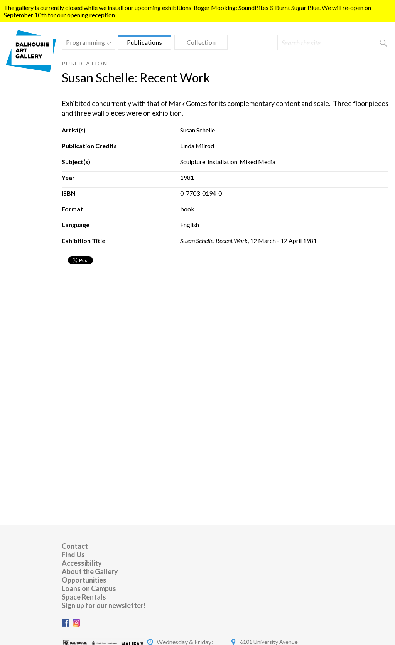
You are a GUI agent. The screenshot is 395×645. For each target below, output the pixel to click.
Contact (75, 546)
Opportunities (84, 580)
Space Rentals (84, 597)
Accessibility (82, 563)
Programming (83, 43)
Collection (201, 42)
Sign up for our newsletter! (104, 605)
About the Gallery (90, 571)
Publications (144, 42)
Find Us (73, 554)
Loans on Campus (89, 588)
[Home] (31, 69)
